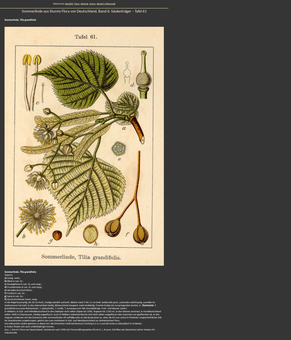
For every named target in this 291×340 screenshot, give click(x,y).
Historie (84, 4)
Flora (76, 4)
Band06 (69, 4)
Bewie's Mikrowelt (106, 4)
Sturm (92, 4)
